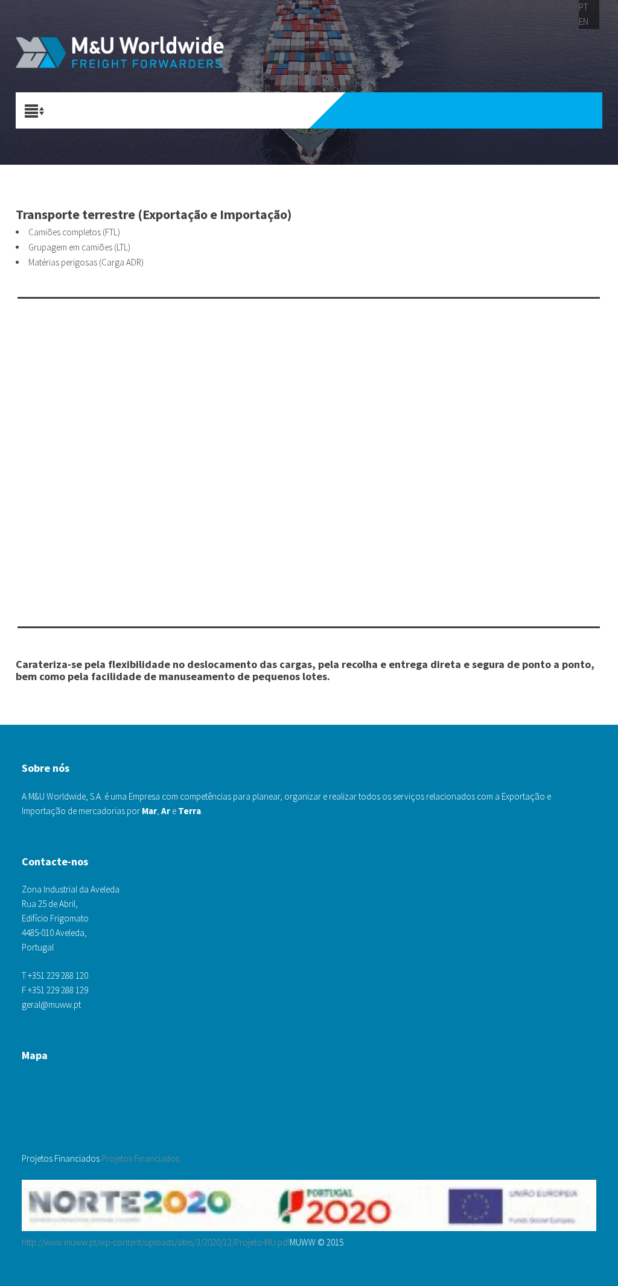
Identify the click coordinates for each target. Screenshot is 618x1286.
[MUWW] (133, 54)
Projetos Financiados (140, 1158)
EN (583, 21)
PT (583, 7)
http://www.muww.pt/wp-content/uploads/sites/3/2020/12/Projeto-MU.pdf (156, 1242)
